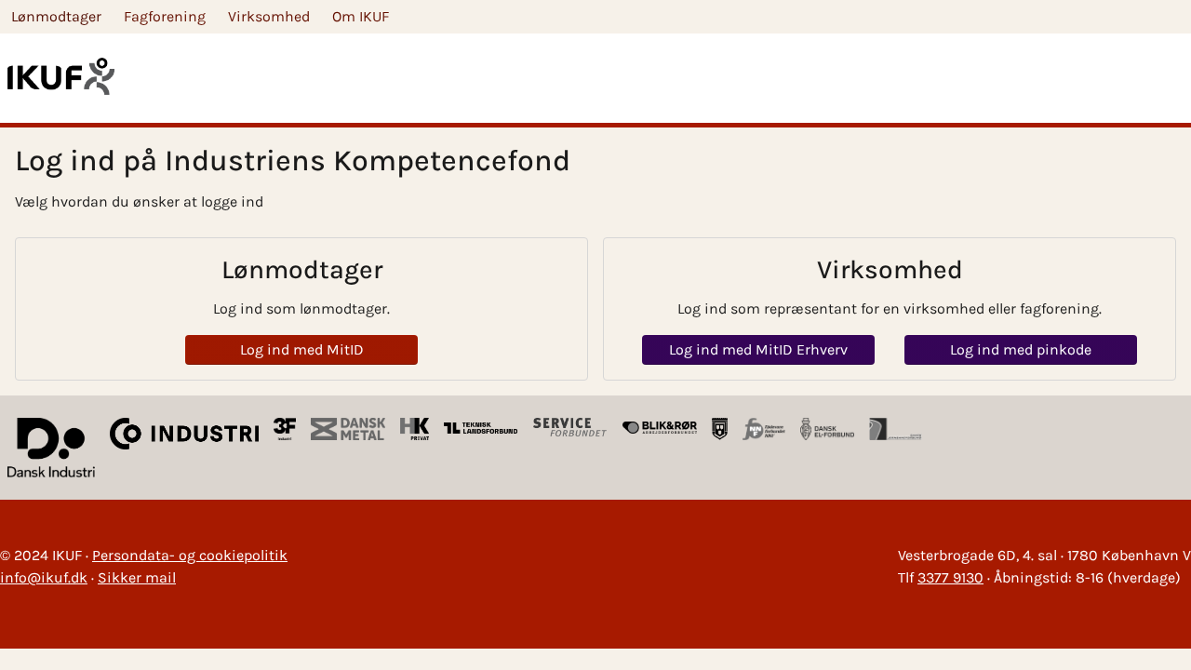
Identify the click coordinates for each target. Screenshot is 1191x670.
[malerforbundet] (720, 429)
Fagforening (165, 16)
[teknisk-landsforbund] (481, 429)
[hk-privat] (414, 429)
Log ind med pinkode (1020, 349)
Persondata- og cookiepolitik (190, 555)
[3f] (285, 429)
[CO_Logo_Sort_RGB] (184, 447)
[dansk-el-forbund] (827, 429)
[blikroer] (659, 429)
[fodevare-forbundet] (764, 429)
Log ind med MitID (302, 349)
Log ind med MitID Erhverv (758, 349)
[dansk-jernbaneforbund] (895, 429)
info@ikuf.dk (43, 577)
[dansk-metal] (348, 429)
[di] (51, 447)
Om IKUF (360, 16)
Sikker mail (137, 577)
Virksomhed (269, 16)
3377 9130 (950, 577)
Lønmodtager (56, 16)
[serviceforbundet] (570, 429)
